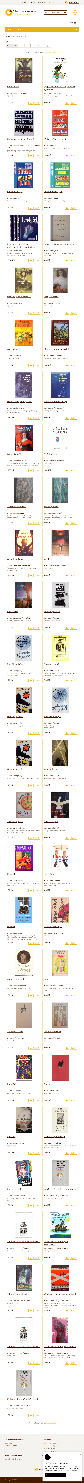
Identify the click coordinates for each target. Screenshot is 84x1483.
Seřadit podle (12, 46)
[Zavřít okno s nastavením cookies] (80, 1454)
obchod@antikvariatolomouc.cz (59, 1446)
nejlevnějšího (36, 46)
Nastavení (72, 1475)
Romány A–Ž (20, 36)
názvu (27, 46)
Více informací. (71, 1470)
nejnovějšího (46, 46)
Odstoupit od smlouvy (51, 1448)
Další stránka (51, 52)
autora (21, 46)
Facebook (74, 2)
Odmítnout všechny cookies (53, 1479)
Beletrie (11, 36)
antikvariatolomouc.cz (24, 1480)
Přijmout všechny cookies (55, 1475)
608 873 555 (54, 2)
